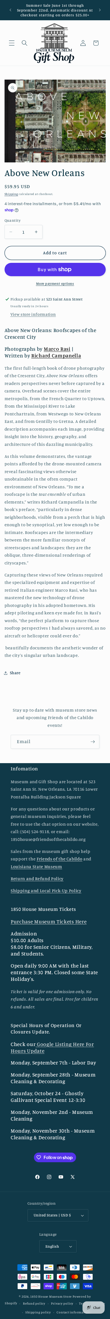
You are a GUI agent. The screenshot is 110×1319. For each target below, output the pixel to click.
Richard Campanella (56, 355)
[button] (11, 43)
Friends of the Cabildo (59, 858)
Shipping (11, 194)
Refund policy (34, 1303)
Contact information (73, 1312)
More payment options (55, 283)
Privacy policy (62, 1303)
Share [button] (15, 672)
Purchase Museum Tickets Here (49, 921)
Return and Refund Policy (37, 878)
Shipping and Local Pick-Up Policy (46, 890)
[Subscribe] (92, 742)
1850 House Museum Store (51, 1296)
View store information (33, 314)
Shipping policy (38, 1312)
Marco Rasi (57, 349)
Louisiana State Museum (36, 866)
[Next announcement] (100, 10)
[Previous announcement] (10, 10)
